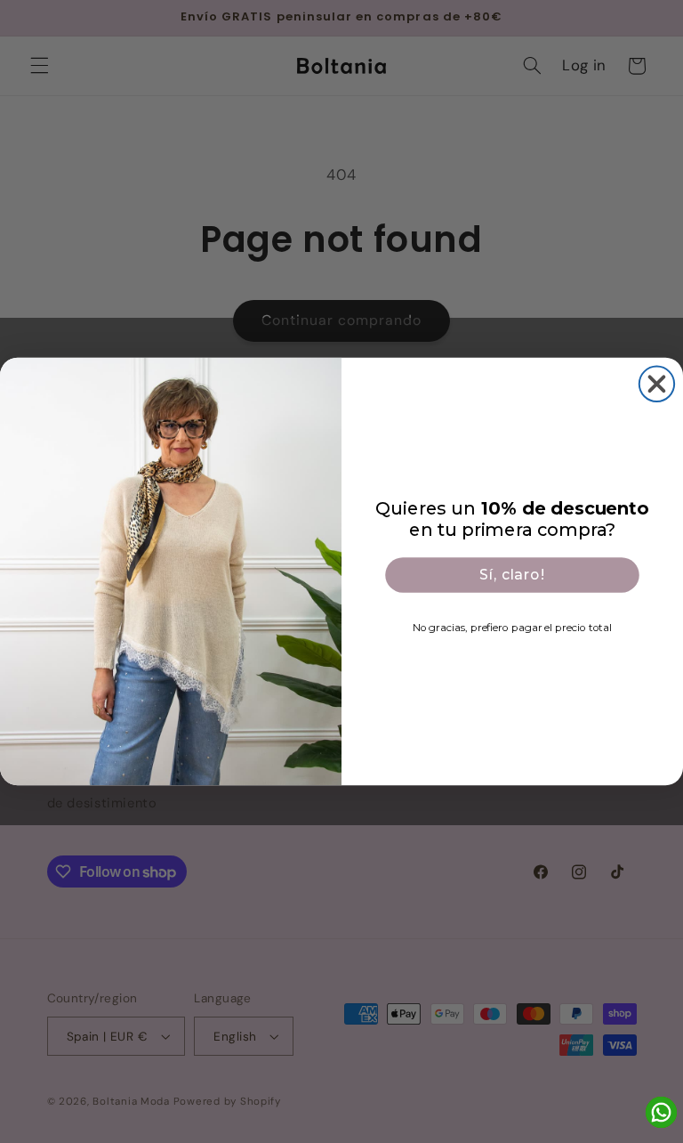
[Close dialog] (656, 384)
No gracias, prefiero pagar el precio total (512, 627)
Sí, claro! (512, 574)
